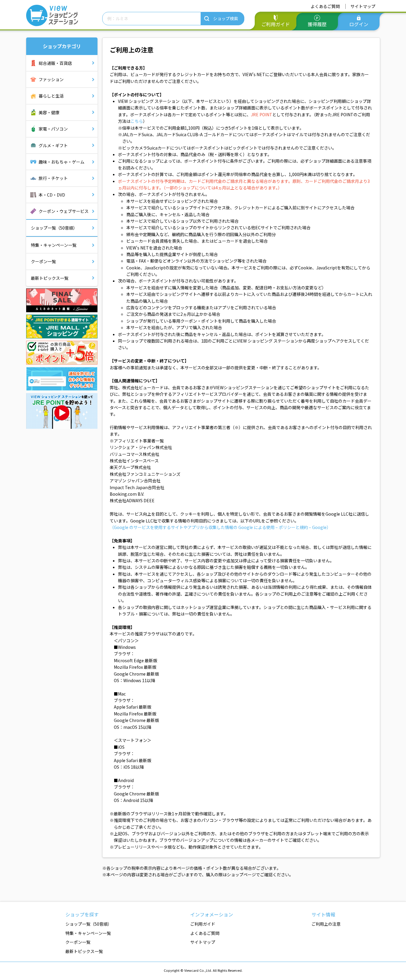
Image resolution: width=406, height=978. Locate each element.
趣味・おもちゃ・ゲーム (61, 162)
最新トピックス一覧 (49, 278)
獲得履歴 (317, 24)
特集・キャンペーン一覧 (53, 245)
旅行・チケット (53, 178)
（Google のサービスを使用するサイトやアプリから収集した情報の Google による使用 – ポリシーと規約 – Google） (220, 527)
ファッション (51, 79)
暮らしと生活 (51, 96)
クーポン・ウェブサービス (64, 211)
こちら (136, 121)
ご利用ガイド (275, 24)
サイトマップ (362, 6)
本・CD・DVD (52, 195)
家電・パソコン (53, 129)
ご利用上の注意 (326, 924)
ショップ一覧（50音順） (54, 228)
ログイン (358, 24)
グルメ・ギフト (53, 145)
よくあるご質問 (325, 6)
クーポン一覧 (43, 261)
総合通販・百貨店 (55, 63)
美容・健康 (49, 112)
